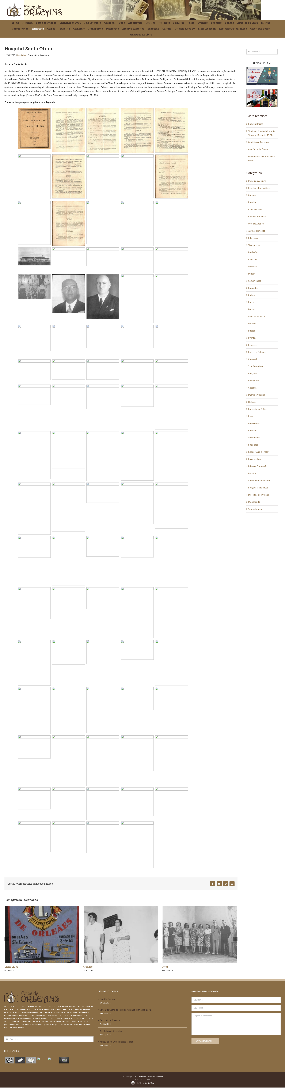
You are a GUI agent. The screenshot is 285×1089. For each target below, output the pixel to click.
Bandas (251, 309)
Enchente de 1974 (257, 409)
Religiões (252, 373)
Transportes (254, 245)
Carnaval (252, 359)
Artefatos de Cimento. (259, 149)
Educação (253, 238)
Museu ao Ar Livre (257, 180)
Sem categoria (255, 508)
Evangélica (253, 380)
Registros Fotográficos (259, 187)
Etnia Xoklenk (255, 209)
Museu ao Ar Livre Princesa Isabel (116, 1041)
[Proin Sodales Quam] (31, 1060)
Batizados (253, 444)
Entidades (21, 55)
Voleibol (252, 323)
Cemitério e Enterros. (258, 142)
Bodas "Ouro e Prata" (258, 451)
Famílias (252, 430)
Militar (251, 273)
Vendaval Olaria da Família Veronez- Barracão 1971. (126, 1009)
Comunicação (254, 280)
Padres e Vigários (256, 394)
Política (252, 473)
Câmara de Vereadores (259, 480)
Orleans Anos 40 (256, 223)
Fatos (251, 302)
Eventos (252, 337)
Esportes (252, 344)
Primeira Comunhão (257, 466)
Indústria (252, 259)
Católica (252, 387)
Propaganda (254, 501)
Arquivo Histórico (256, 230)
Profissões (253, 252)
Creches (9, 966)
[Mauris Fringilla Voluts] (20, 1060)
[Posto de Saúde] (200, 934)
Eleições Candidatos (258, 487)
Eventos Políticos (257, 216)
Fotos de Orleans (257, 352)
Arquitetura (253, 423)
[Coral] (121, 934)
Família (252, 202)
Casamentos (254, 459)
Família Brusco (255, 123)
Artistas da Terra (256, 316)
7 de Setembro (255, 366)
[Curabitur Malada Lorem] (53, 1060)
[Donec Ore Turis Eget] (9, 1060)
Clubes (251, 295)
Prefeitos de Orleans (258, 494)
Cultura (252, 195)
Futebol (252, 330)
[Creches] (42, 934)
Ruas (250, 416)
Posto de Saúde (170, 966)
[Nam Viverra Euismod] (42, 1060)
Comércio (252, 266)
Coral (86, 966)
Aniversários (254, 437)
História (252, 401)
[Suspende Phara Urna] (63, 1060)
